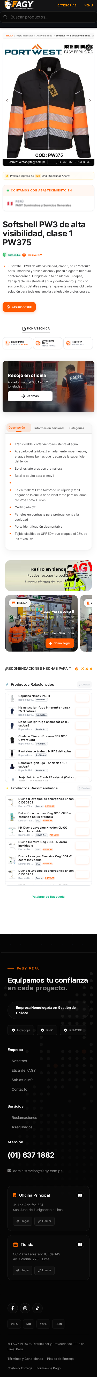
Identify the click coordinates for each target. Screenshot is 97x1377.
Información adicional (49, 428)
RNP (49, 1030)
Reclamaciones (24, 1117)
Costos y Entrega (20, 1368)
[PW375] (48, 100)
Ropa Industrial (25, 35)
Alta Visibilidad (44, 35)
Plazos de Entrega (60, 1359)
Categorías (76, 428)
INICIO (9, 35)
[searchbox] (48, 17)
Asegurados (22, 1127)
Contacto (19, 1089)
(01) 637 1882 (31, 1155)
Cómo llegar (62, 643)
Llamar (46, 1221)
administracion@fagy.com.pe (38, 1171)
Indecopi (23, 1030)
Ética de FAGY (24, 1070)
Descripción (17, 427)
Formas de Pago (48, 1368)
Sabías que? (22, 1080)
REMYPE (75, 1030)
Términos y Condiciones (25, 1359)
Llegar (25, 1221)
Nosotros (19, 1061)
